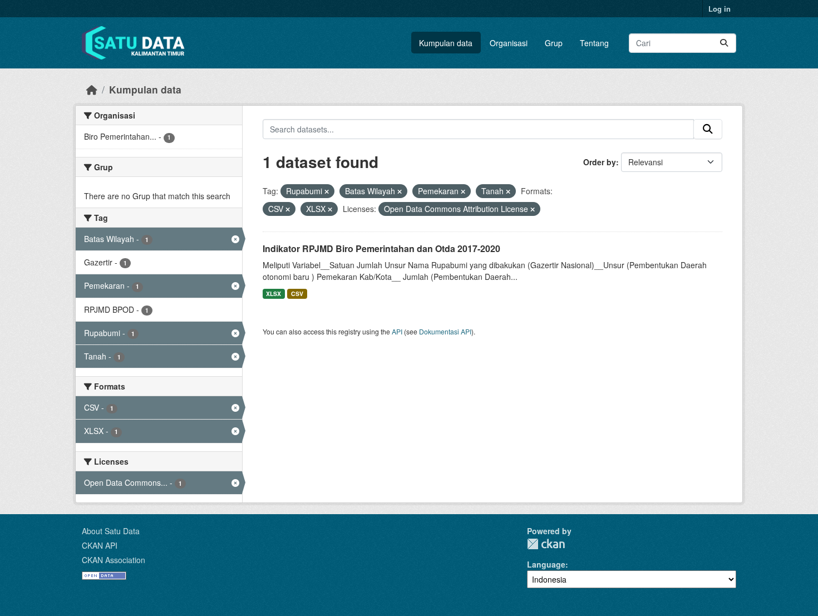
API (397, 331)
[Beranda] (91, 89)
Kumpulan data (445, 42)
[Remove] (326, 191)
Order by (599, 161)
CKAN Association (113, 559)
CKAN (546, 544)
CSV (297, 293)
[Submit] (724, 43)
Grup (554, 42)
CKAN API (99, 545)
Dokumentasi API (445, 331)
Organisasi (509, 42)
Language (546, 564)
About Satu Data (111, 530)
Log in (719, 8)
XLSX (273, 293)
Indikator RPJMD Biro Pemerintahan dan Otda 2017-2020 (381, 248)
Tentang (594, 42)
